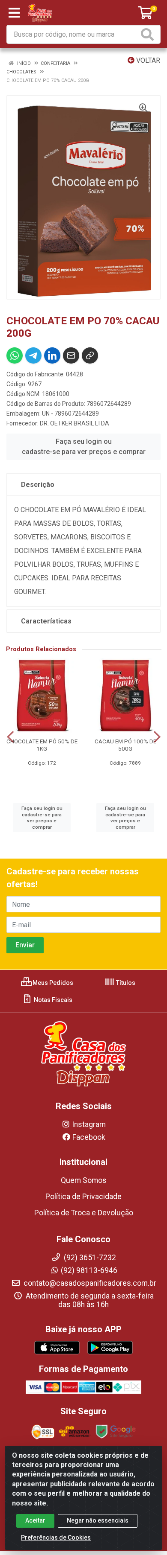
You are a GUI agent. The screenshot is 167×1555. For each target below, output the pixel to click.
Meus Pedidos (52, 982)
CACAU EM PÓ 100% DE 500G (125, 745)
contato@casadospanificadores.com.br (89, 1283)
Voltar (147, 60)
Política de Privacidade (83, 1196)
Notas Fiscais (52, 999)
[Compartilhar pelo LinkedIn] (52, 355)
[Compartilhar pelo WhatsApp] (14, 355)
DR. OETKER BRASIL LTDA (74, 423)
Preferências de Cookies (56, 1537)
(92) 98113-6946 (89, 1270)
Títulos (125, 982)
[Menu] (14, 12)
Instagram (89, 1124)
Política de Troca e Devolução (83, 1212)
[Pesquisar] (149, 34)
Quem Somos (84, 1180)
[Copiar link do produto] (90, 355)
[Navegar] (10, 736)
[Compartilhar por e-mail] (71, 355)
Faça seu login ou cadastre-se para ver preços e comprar (84, 446)
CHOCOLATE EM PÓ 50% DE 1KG (42, 745)
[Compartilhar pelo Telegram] (33, 355)
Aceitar (35, 1520)
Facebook (88, 1137)
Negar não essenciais (97, 1520)
